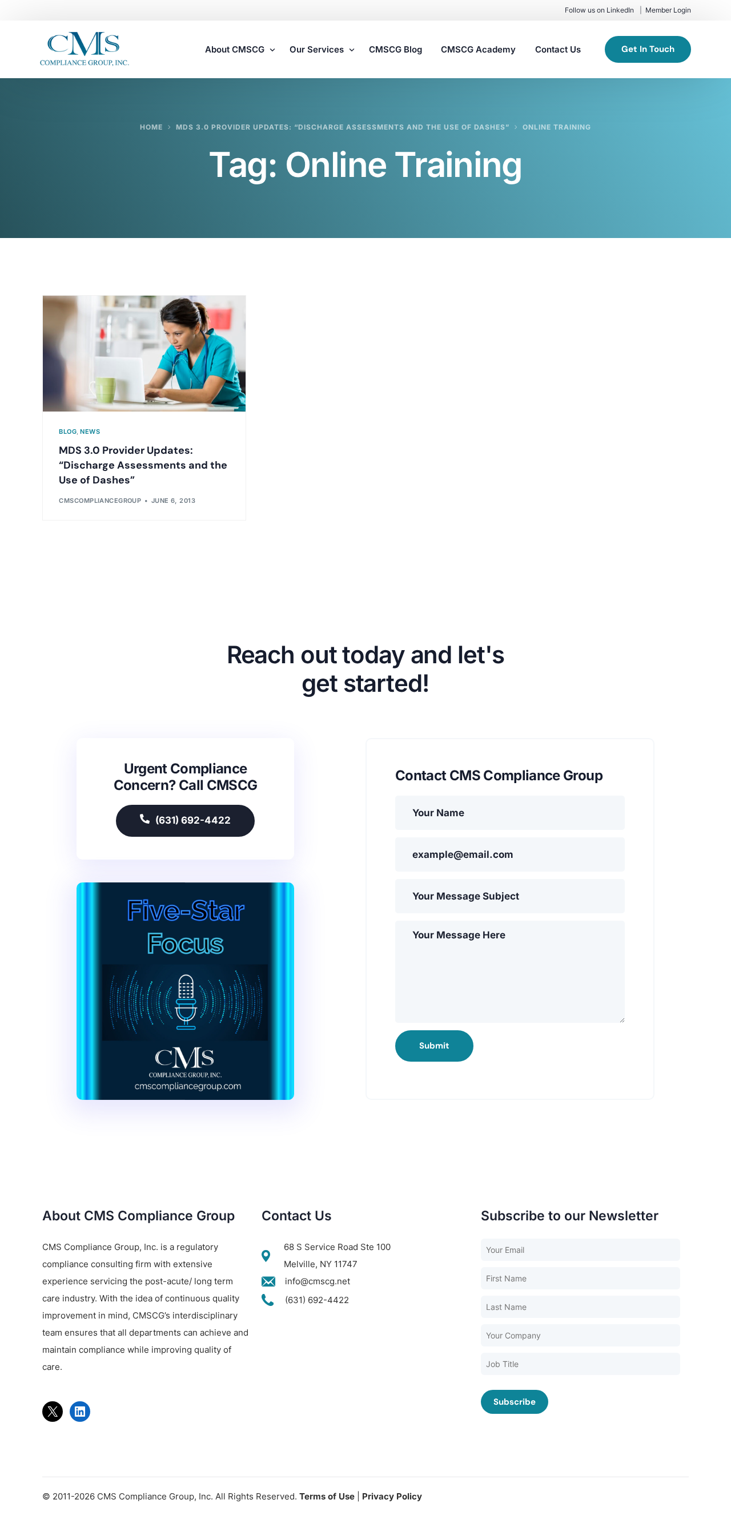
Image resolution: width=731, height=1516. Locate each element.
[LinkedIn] (80, 1411)
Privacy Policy (392, 1496)
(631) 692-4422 (193, 820)
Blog (68, 432)
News (90, 432)
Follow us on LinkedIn (599, 10)
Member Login (668, 10)
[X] (52, 1411)
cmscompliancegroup (100, 501)
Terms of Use (327, 1496)
